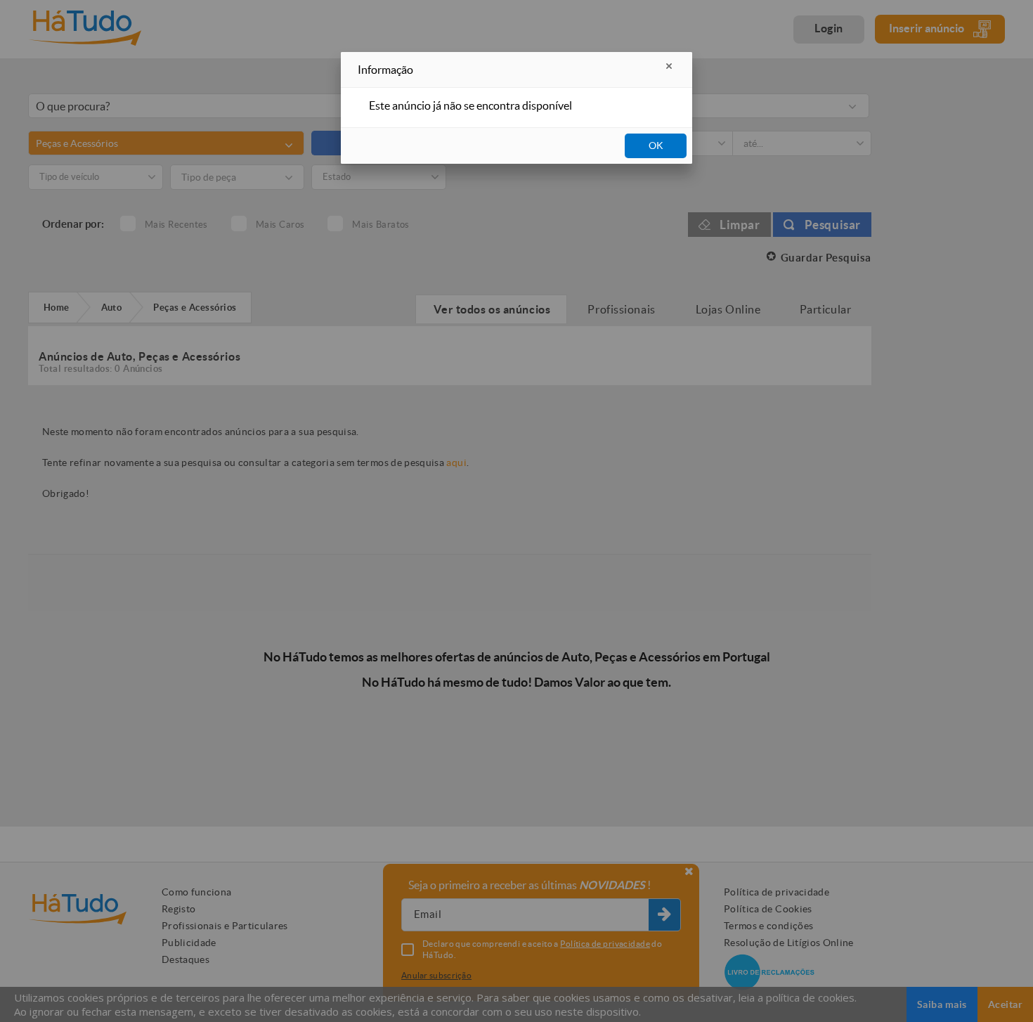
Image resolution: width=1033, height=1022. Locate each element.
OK (656, 145)
